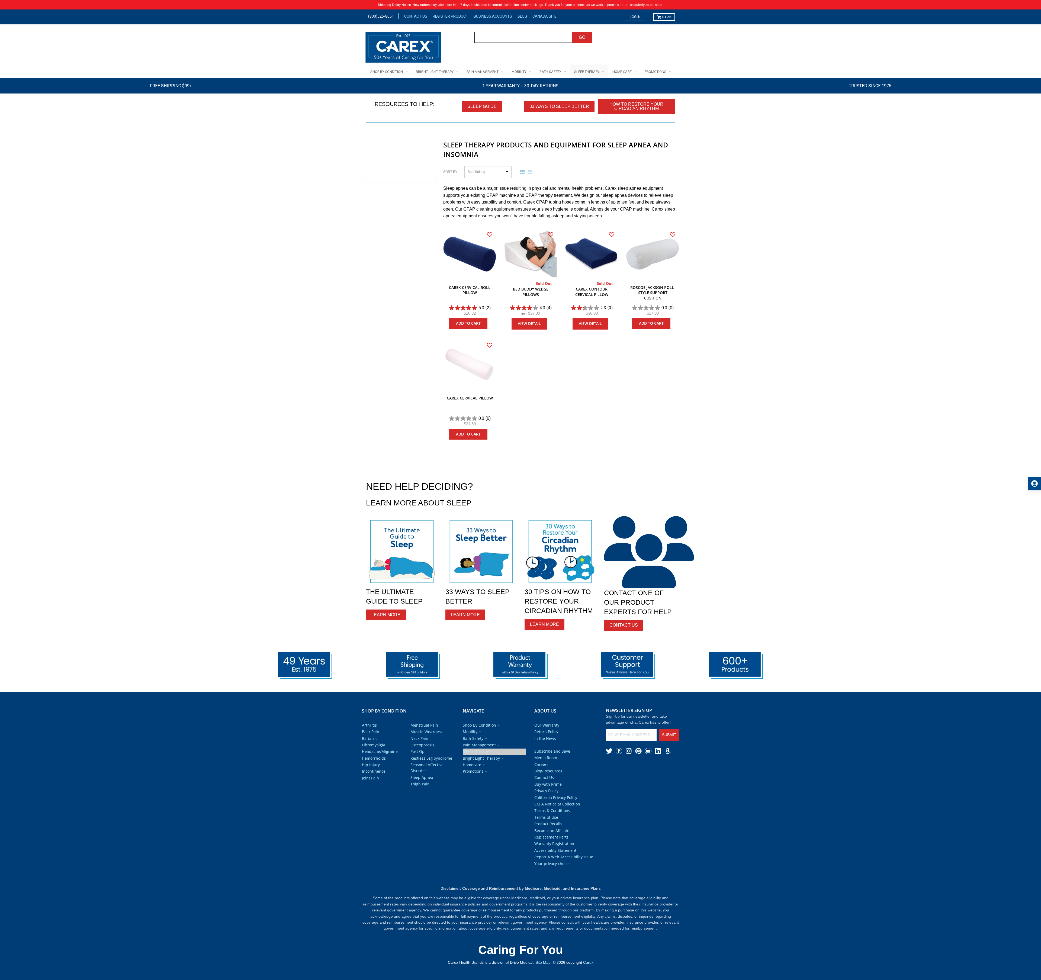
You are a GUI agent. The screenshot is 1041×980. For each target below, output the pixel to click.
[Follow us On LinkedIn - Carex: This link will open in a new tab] (658, 751)
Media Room (545, 757)
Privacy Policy (546, 790)
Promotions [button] (473, 771)
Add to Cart (468, 323)
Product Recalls (548, 823)
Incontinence (373, 771)
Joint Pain (370, 778)
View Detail (529, 323)
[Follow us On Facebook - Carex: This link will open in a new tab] (619, 751)
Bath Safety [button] (473, 738)
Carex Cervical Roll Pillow (469, 290)
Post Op (417, 751)
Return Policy (546, 731)
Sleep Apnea (421, 777)
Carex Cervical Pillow (470, 398)
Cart (666, 17)
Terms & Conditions (552, 810)
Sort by (450, 172)
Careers (541, 764)
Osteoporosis (422, 744)
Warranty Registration (554, 843)
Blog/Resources (548, 770)
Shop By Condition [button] (479, 725)
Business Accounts (493, 16)
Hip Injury (371, 764)
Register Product (450, 16)
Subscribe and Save (552, 751)
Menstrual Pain (424, 725)
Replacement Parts (551, 837)
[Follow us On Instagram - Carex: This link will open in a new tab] (628, 751)
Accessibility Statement (555, 850)
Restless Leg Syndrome (431, 758)
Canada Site (544, 16)
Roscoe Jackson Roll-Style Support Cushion (652, 293)
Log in (635, 17)
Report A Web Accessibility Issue (563, 856)
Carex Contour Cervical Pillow (591, 291)
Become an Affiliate (551, 830)
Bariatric (369, 738)
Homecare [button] (472, 764)
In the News (545, 738)
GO (582, 37)
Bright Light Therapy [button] (481, 758)
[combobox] (523, 37)
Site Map (543, 962)
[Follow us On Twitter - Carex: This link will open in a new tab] (609, 751)
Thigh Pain (420, 783)
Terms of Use (546, 817)
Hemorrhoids (374, 758)
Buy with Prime (548, 784)
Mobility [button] (470, 731)
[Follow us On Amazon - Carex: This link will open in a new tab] (667, 751)
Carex (588, 962)
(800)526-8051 (381, 16)
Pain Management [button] (479, 744)
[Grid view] (523, 171)
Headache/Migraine (380, 751)
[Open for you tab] (1034, 483)
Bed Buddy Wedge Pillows (530, 291)
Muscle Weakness (426, 731)
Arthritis (369, 725)
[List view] (531, 171)
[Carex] (403, 48)
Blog (522, 16)
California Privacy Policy (555, 797)
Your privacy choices (552, 863)
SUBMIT (669, 735)
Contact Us (415, 16)
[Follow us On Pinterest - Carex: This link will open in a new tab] (638, 751)
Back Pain (370, 731)
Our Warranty (546, 725)
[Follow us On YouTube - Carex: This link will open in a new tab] (648, 751)
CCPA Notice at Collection (557, 804)
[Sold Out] (530, 254)
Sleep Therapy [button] (476, 751)
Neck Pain (419, 738)
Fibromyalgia (373, 744)
